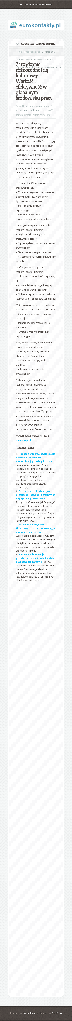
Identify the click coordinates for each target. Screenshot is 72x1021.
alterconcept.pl (23, 440)
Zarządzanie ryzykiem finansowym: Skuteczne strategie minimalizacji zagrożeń (35, 528)
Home (19, 52)
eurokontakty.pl (34, 106)
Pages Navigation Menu (38, 4)
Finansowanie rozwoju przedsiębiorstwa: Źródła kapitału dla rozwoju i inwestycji (35, 558)
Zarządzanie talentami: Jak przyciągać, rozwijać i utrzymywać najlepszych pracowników (35, 495)
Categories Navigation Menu (38, 44)
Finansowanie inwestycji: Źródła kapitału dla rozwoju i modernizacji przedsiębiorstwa (35, 458)
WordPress (57, 1013)
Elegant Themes (30, 1013)
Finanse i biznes (32, 52)
